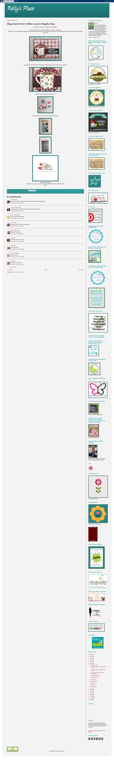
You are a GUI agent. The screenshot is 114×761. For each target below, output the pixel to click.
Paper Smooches (31, 192)
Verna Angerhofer (14, 207)
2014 (91, 692)
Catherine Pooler (14, 192)
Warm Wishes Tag (95, 677)
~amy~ (12, 222)
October (93, 679)
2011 (91, 698)
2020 (91, 658)
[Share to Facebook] (33, 190)
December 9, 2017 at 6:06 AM (17, 226)
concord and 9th (21, 192)
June (92, 683)
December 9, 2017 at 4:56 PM (17, 233)
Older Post (81, 269)
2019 (91, 660)
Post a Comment (12, 267)
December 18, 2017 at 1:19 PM (17, 264)
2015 (91, 690)
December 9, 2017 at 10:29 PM (17, 241)
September (93, 681)
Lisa (11, 238)
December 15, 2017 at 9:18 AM (17, 256)
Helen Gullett (13, 253)
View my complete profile (93, 37)
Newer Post (10, 269)
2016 (91, 689)
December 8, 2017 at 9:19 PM (17, 210)
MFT (26, 192)
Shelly (12, 245)
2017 (91, 663)
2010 (91, 699)
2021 (91, 656)
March (92, 685)
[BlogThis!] (30, 190)
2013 (91, 694)
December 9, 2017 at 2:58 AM (17, 218)
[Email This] (29, 190)
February (93, 686)
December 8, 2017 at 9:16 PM (17, 203)
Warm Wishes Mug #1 (95, 675)
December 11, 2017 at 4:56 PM (17, 249)
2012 (91, 696)
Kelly (97, 23)
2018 (91, 661)
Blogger (63, 751)
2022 (91, 654)
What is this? (93, 540)
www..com (93, 527)
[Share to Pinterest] (35, 190)
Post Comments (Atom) (18, 272)
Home (45, 269)
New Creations (14, 214)
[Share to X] (32, 190)
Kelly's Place (20, 9)
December (93, 665)
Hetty (12, 261)
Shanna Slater (14, 230)
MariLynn (13, 199)
